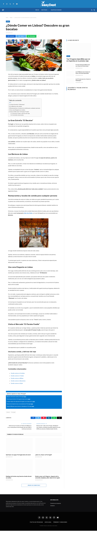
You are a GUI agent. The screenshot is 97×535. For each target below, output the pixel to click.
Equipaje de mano (56, 10)
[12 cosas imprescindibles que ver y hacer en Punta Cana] (70, 66)
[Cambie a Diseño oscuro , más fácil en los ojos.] (92, 10)
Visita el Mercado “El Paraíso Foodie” (19, 111)
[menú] (3, 10)
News (8, 21)
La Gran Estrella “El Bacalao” (17, 104)
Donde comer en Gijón (17, 383)
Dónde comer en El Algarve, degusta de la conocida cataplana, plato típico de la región (47, 477)
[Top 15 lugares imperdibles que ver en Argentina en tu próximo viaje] (78, 50)
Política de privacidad (36, 522)
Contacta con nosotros (55, 503)
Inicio (37, 10)
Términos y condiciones (60, 522)
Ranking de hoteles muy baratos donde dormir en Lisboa (19, 477)
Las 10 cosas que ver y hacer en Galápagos (83, 80)
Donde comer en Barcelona (18, 381)
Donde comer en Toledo (17, 376)
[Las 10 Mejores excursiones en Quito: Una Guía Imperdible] (70, 73)
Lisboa (8, 412)
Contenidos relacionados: (18, 115)
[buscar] (94, 10)
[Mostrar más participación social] (38, 36)
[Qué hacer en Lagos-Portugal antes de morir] (19, 445)
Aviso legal (48, 522)
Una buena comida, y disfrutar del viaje (21, 113)
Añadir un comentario (34, 485)
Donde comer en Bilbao (17, 378)
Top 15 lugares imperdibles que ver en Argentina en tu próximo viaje (78, 60)
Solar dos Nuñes (28, 213)
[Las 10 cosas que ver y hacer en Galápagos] (70, 81)
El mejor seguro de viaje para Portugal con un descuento (21, 401)
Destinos (44, 10)
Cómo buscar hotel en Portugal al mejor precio (18, 399)
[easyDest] (48, 4)
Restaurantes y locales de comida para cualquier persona (25, 108)
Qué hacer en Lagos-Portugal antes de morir (18, 454)
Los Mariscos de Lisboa (16, 106)
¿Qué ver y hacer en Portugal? (43, 454)
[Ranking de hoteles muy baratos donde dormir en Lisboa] (19, 466)
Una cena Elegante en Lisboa (17, 110)
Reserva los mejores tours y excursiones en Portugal (20, 404)
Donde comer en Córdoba (18, 373)
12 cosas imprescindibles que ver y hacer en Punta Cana (83, 65)
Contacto (52, 505)
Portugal (13, 412)
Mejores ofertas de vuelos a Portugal (16, 396)
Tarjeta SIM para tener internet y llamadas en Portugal (20, 406)
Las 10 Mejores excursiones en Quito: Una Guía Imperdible (83, 72)
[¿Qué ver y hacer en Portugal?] (48, 445)
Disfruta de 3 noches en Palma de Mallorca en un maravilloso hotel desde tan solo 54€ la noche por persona (19, 427)
